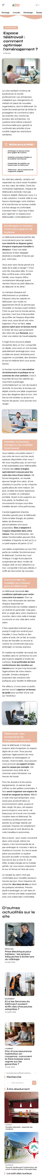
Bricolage (9, 949)
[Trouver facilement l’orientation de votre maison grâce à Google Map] (21, 1149)
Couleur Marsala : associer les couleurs (18, 1128)
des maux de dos (20, 884)
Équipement (10, 999)
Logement (9, 1048)
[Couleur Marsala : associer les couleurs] (21, 1109)
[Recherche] (31, 5)
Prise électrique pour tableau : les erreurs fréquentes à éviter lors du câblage (19, 955)
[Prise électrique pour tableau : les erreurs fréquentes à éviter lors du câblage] (19, 934)
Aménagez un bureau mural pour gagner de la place (19, 151)
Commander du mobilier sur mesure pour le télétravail (19, 164)
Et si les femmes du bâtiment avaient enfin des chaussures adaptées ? (18, 1005)
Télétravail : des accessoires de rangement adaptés (20, 170)
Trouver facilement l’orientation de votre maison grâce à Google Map (21, 1168)
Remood (24, 333)
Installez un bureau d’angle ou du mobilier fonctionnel (20, 158)
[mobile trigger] (4, 5)
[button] (35, 1073)
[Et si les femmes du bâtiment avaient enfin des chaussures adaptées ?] (19, 984)
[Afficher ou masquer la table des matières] (34, 144)
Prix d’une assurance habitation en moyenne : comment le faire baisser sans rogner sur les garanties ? (18, 1058)
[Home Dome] (16, 5)
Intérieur (10, 28)
